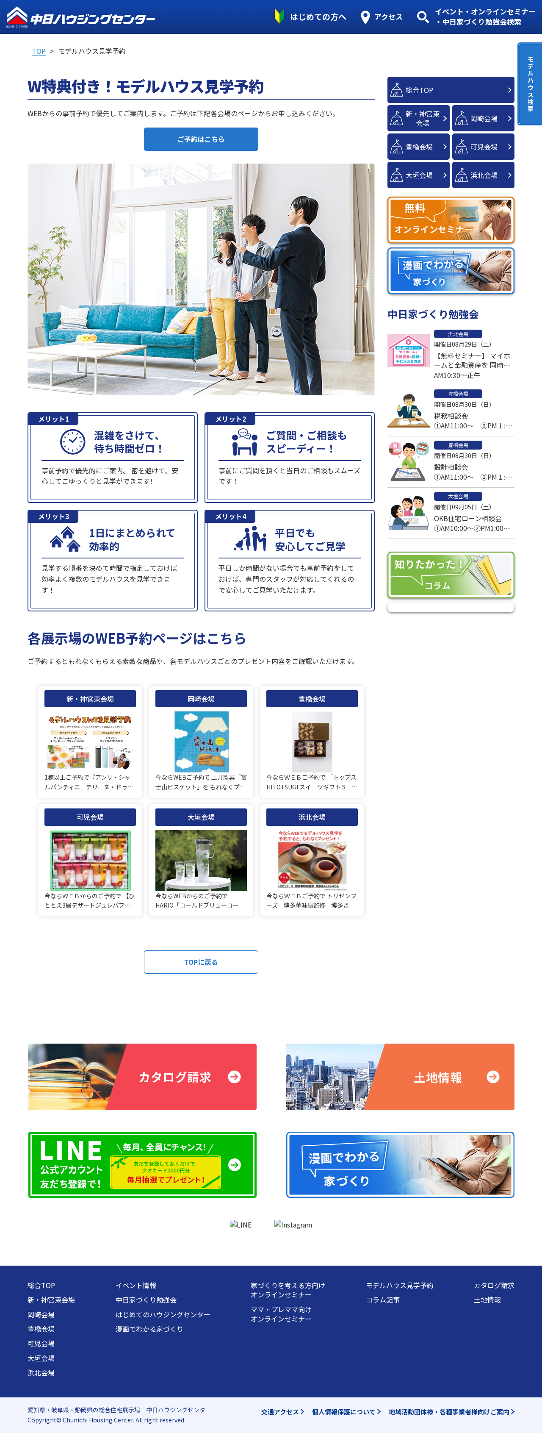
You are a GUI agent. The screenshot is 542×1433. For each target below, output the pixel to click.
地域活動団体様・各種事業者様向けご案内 (449, 1411)
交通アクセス (280, 1411)
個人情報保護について (344, 1411)
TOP (39, 51)
